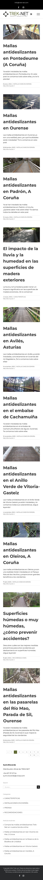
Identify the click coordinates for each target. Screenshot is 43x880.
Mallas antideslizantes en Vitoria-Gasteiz (21, 846)
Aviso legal (34, 870)
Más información (8, 86)
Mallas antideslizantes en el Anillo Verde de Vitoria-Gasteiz (21, 480)
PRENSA (7, 808)
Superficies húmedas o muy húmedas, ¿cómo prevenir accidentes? (20, 626)
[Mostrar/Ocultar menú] (38, 14)
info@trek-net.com (21, 3)
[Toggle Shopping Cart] (31, 14)
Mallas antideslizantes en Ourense (19, 122)
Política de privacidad (23, 870)
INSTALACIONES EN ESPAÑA (22, 84)
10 (34, 755)
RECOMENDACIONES (19, 658)
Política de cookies (10, 870)
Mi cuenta (35, 872)
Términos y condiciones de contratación (17, 872)
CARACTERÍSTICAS (20, 297)
